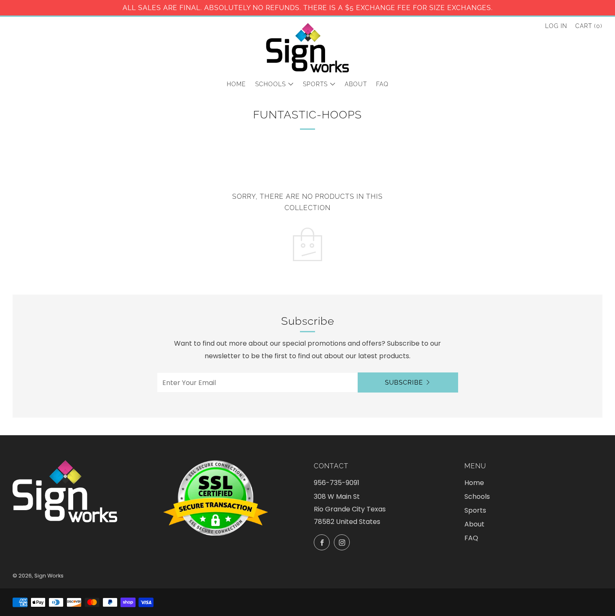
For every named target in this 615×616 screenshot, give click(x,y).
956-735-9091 (336, 483)
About (356, 84)
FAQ (382, 84)
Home (236, 84)
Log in (556, 26)
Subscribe (404, 382)
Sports (315, 84)
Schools (270, 84)
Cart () (588, 26)
